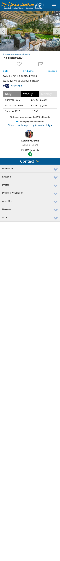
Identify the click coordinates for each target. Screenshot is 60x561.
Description (8, 168)
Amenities (7, 201)
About (5, 217)
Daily (8, 94)
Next (56, 31)
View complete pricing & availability (29, 125)
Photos (5, 184)
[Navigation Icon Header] (54, 5)
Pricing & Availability (12, 192)
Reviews (6, 209)
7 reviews (15, 85)
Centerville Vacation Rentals (17, 54)
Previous (3, 31)
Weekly (28, 94)
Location (6, 176)
